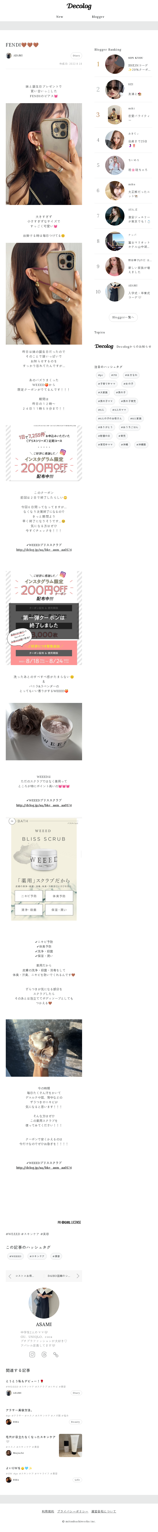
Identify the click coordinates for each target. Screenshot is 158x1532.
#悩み (65, 1415)
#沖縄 (124, 444)
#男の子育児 (128, 401)
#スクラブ (41, 1386)
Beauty (75, 1421)
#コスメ (29, 1415)
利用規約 (48, 1511)
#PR (114, 375)
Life (77, 1479)
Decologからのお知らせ (134, 346)
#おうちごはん (129, 427)
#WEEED (15, 1256)
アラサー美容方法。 (20, 1410)
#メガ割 (56, 1415)
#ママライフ (42, 1473)
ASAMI (44, 1324)
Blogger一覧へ (123, 317)
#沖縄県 (141, 444)
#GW (9, 1473)
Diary (76, 55)
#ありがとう (105, 427)
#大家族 (103, 392)
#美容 (56, 1256)
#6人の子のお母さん (110, 418)
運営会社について (103, 1511)
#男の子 (121, 392)
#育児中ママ (105, 444)
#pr (8, 1415)
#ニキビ (53, 1386)
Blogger (98, 17)
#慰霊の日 (104, 435)
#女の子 (128, 383)
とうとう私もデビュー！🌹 (25, 1381)
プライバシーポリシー (72, 1511)
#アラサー (18, 1415)
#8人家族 (136, 418)
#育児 (122, 435)
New (59, 17)
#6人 (101, 409)
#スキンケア (37, 1256)
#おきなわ (131, 375)
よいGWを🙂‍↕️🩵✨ (19, 1468)
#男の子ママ (105, 401)
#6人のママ (119, 409)
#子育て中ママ (106, 383)
